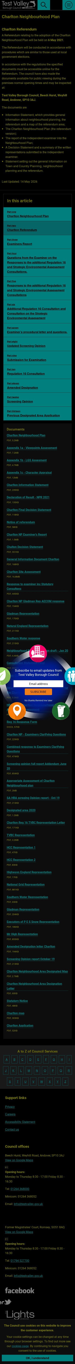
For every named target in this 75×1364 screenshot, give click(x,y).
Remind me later (43, 700)
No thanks (30, 700)
